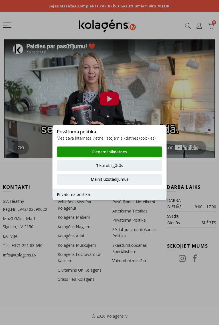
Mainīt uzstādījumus (110, 179)
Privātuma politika (73, 194)
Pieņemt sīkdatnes (109, 152)
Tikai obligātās (109, 165)
